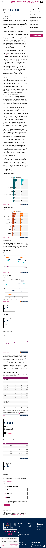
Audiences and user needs (35, 17)
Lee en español (34, 27)
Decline (12, 545)
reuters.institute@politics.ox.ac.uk (24, 534)
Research (29, 526)
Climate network (40, 529)
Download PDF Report (36, 35)
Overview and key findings (34, 8)
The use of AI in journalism (35, 14)
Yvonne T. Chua (7, 15)
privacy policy (17, 502)
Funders (19, 528)
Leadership (39, 527)
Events (29, 528)
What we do (20, 525)
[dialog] (10, 542)
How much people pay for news (35, 21)
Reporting (29, 525)
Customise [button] (3, 545)
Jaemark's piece (9, 481)
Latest (13, 504)
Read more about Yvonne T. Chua (18, 514)
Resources (37, 1)
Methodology (23, 1)
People (19, 526)
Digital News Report (24, 544)
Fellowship (39, 526)
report (7, 483)
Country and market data (36, 30)
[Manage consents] (44, 546)
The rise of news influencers (36, 24)
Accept (16, 545)
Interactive (19, 1)
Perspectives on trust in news (36, 11)
